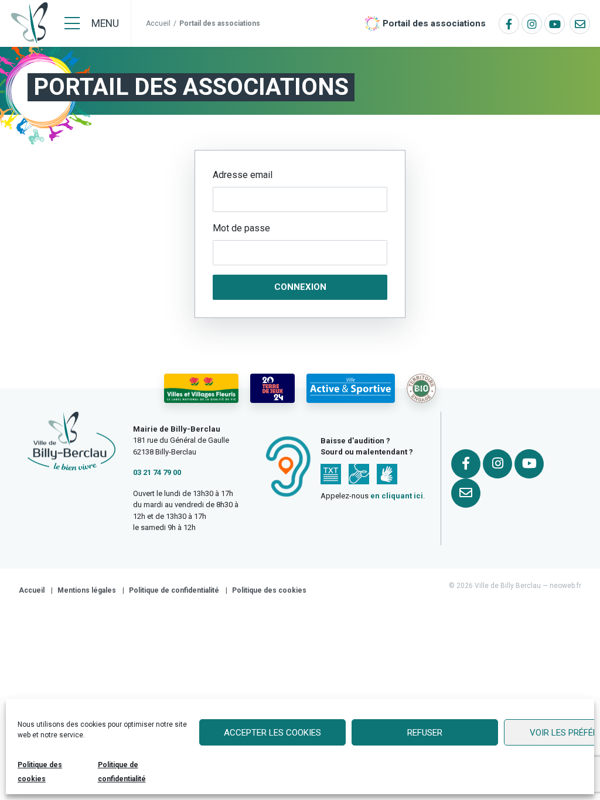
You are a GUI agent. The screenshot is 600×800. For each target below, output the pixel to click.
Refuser (424, 732)
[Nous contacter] (580, 23)
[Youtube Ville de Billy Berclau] (554, 23)
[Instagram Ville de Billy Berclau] (531, 23)
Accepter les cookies (272, 732)
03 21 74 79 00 (157, 472)
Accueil (158, 23)
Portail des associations (434, 23)
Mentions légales (86, 590)
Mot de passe (241, 228)
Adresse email (242, 174)
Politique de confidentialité (174, 590)
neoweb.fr (565, 586)
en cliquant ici (396, 495)
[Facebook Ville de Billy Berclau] (509, 23)
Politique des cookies (269, 590)
